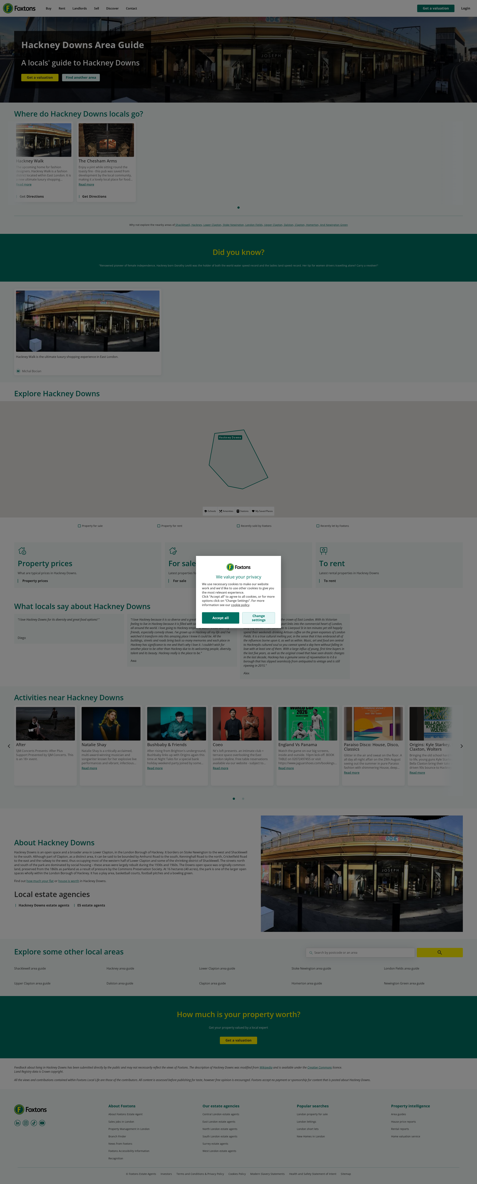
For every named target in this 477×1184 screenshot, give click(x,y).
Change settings (259, 618)
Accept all (220, 618)
